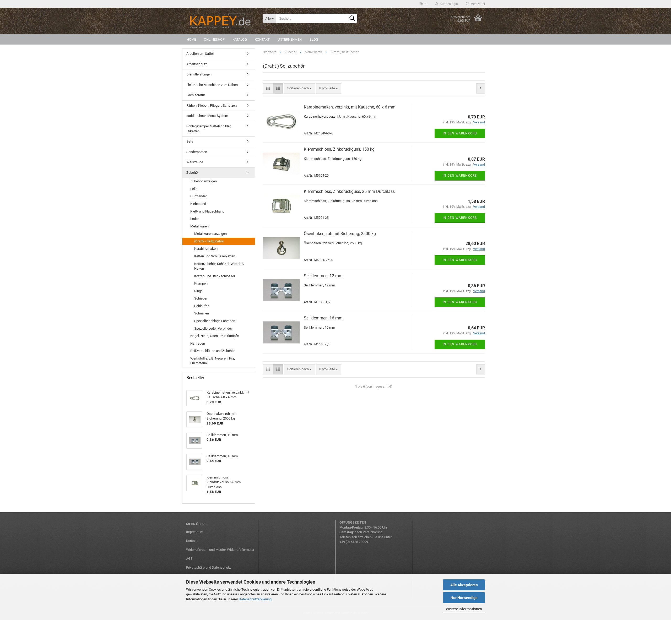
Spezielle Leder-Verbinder (213, 328)
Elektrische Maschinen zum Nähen (212, 85)
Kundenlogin (448, 4)
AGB (189, 559)
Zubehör (192, 173)
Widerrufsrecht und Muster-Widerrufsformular (220, 550)
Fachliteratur (195, 95)
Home (191, 39)
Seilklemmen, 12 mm (323, 275)
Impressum (194, 532)
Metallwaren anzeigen (210, 234)
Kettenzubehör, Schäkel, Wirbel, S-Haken (219, 266)
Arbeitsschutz (196, 64)
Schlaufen (201, 306)
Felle (193, 189)
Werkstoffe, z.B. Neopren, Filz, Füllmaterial (212, 360)
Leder (194, 219)
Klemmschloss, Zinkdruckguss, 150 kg (339, 149)
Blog (314, 39)
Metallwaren (199, 226)
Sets (189, 141)
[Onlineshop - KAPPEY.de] (220, 21)
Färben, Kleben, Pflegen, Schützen (211, 105)
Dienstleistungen (199, 74)
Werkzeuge (194, 162)
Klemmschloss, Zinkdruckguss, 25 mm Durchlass (349, 191)
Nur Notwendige (464, 598)
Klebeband (198, 204)
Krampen (201, 283)
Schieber (200, 298)
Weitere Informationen (464, 609)
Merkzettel (477, 4)
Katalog (239, 39)
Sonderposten (196, 152)
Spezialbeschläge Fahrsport (214, 321)
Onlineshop (214, 39)
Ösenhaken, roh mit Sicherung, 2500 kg (340, 233)
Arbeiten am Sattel (200, 54)
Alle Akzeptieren (464, 585)
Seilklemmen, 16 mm (323, 318)
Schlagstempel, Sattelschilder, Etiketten (208, 128)
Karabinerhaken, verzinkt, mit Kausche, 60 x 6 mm (350, 107)
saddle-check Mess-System (207, 116)
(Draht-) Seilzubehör (209, 241)
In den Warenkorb (460, 133)
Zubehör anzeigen (203, 181)
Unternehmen (290, 39)
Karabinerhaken (206, 249)
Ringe (198, 291)
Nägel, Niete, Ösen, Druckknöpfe (214, 336)
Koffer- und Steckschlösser (214, 276)
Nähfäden (197, 343)
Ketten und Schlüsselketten (214, 256)
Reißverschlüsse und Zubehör (212, 351)
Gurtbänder (198, 196)
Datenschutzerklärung (255, 599)
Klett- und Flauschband (207, 211)
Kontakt (262, 39)
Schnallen (201, 313)
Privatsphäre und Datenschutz (208, 567)
